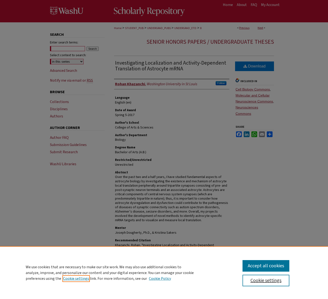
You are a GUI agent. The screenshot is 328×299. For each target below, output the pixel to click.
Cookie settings (76, 278)
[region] (164, 272)
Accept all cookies (266, 265)
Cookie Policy (160, 278)
